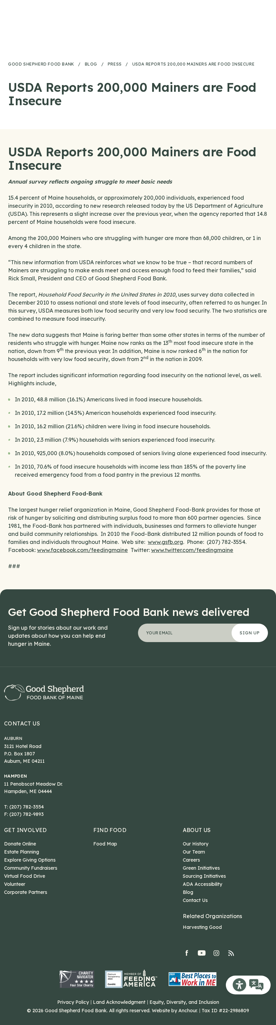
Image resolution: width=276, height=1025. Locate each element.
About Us (197, 830)
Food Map (105, 844)
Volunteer (14, 884)
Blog (188, 892)
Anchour (187, 1011)
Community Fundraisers (30, 868)
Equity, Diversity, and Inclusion (184, 1002)
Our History (195, 844)
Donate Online (20, 844)
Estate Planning (21, 852)
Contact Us (22, 723)
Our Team (194, 852)
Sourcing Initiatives (204, 876)
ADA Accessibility (202, 884)
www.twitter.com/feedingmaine (192, 550)
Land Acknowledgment (119, 1002)
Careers (191, 860)
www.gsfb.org (165, 542)
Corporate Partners (25, 892)
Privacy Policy (73, 1002)
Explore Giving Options (30, 860)
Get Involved (25, 830)
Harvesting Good (202, 927)
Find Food (109, 830)
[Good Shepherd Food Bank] (44, 692)
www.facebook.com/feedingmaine (82, 550)
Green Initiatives (201, 868)
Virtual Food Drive (24, 876)
